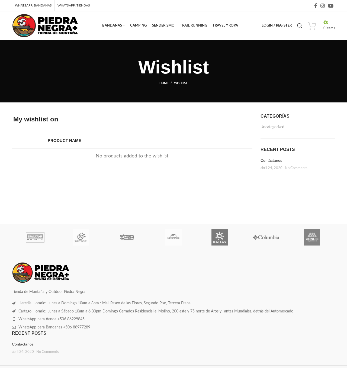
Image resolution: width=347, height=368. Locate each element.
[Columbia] (266, 237)
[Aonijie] (312, 237)
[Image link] (41, 273)
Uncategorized (272, 127)
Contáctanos (271, 160)
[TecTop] (81, 237)
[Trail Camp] (35, 237)
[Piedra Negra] (127, 237)
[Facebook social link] (316, 6)
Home (163, 83)
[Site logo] (45, 25)
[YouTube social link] (330, 6)
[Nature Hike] (173, 237)
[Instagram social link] (322, 6)
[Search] (299, 25)
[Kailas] (220, 237)
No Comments (296, 168)
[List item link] (173, 303)
